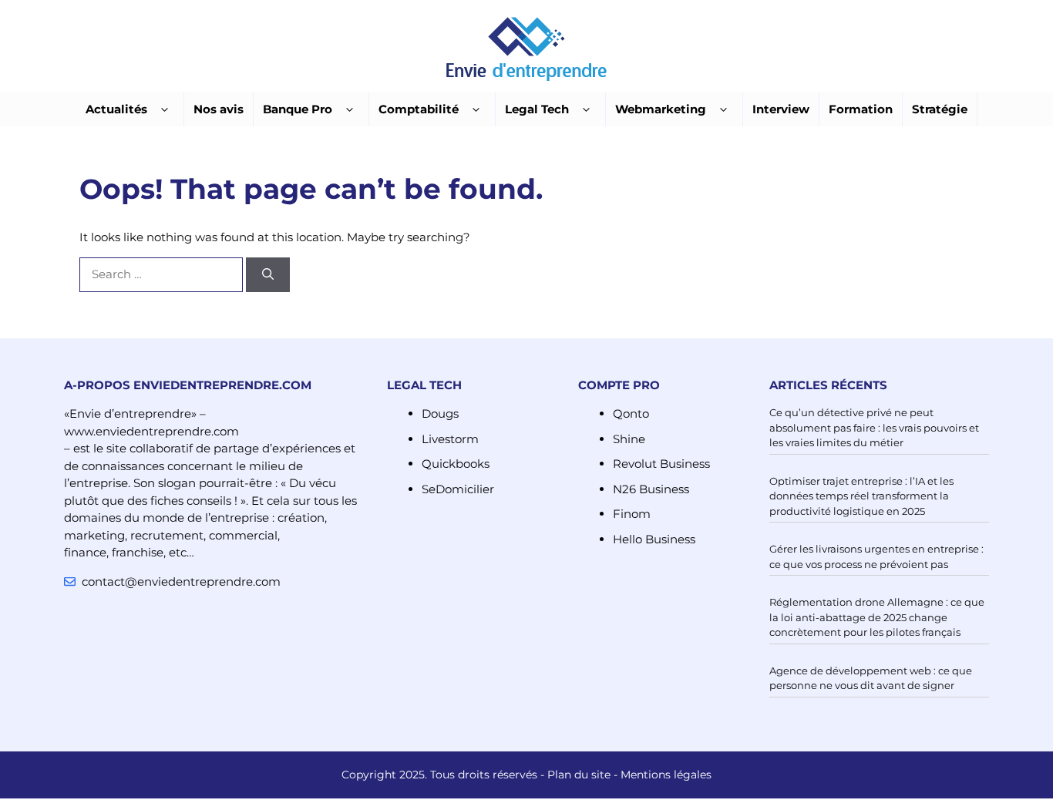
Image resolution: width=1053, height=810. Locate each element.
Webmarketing (660, 109)
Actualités (116, 109)
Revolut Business (661, 463)
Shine (629, 439)
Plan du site (579, 774)
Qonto (631, 413)
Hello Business (654, 539)
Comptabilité (418, 109)
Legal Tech (537, 109)
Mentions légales (666, 774)
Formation (861, 109)
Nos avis (218, 109)
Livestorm (450, 439)
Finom (632, 513)
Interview (780, 109)
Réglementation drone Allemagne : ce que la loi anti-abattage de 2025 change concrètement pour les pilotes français (876, 617)
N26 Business (651, 489)
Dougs (440, 413)
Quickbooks (455, 463)
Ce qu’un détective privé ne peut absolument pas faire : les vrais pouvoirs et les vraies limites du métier (874, 427)
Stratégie (939, 109)
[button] (164, 110)
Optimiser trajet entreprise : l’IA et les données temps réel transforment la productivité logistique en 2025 (861, 496)
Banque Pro (297, 109)
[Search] (268, 274)
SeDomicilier (458, 489)
